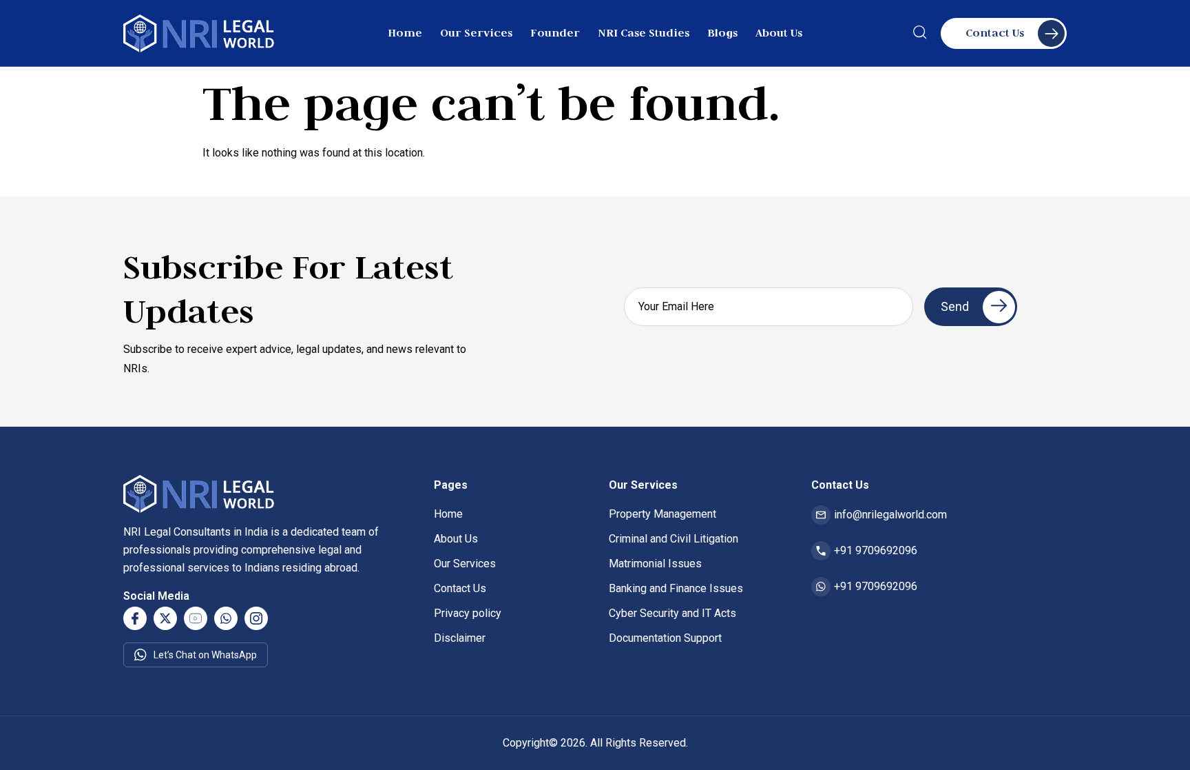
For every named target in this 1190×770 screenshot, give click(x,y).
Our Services (476, 33)
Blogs (722, 33)
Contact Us (994, 33)
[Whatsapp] (226, 618)
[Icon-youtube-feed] (195, 618)
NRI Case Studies (643, 33)
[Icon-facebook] (135, 618)
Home (405, 33)
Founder (555, 33)
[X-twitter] (165, 618)
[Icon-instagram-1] (256, 618)
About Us (778, 33)
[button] (920, 35)
